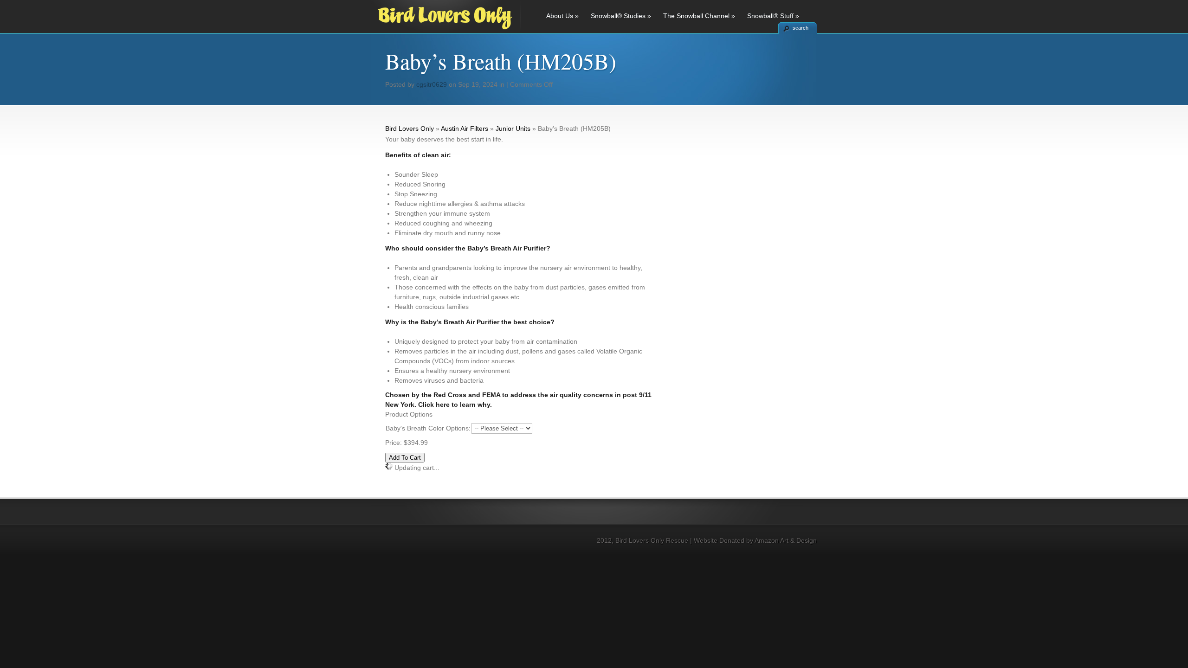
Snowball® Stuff (773, 15)
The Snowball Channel (699, 15)
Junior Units (513, 128)
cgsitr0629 (431, 84)
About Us (562, 15)
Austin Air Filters (464, 128)
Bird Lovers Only (409, 128)
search (800, 28)
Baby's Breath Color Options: (428, 428)
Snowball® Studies (621, 15)
